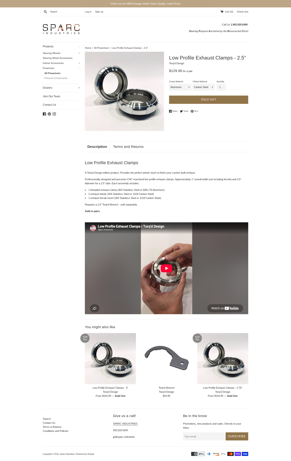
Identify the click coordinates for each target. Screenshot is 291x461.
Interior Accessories (61, 63)
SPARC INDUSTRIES (125, 423)
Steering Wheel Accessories (57, 58)
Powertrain (61, 68)
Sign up (99, 11)
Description (97, 146)
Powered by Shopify (85, 454)
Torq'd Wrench (166, 387)
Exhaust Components (55, 78)
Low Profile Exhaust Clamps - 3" (110, 387)
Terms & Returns (52, 426)
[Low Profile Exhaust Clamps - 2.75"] (222, 358)
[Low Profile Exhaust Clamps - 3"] (110, 358)
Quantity (220, 81)
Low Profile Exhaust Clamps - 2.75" (222, 387)
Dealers (61, 87)
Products (61, 46)
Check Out (242, 11)
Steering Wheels (61, 53)
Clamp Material (176, 81)
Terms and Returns (128, 146)
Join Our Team (51, 96)
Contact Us (49, 104)
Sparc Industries (67, 454)
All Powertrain (52, 73)
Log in (88, 11)
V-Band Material (199, 81)
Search (47, 418)
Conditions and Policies (55, 430)
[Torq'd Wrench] (166, 358)
